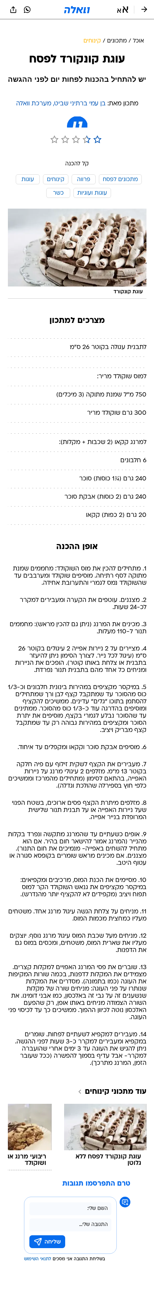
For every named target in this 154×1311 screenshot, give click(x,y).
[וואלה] (77, 9)
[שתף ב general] (13, 10)
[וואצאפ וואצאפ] (27, 9)
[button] (122, 9)
